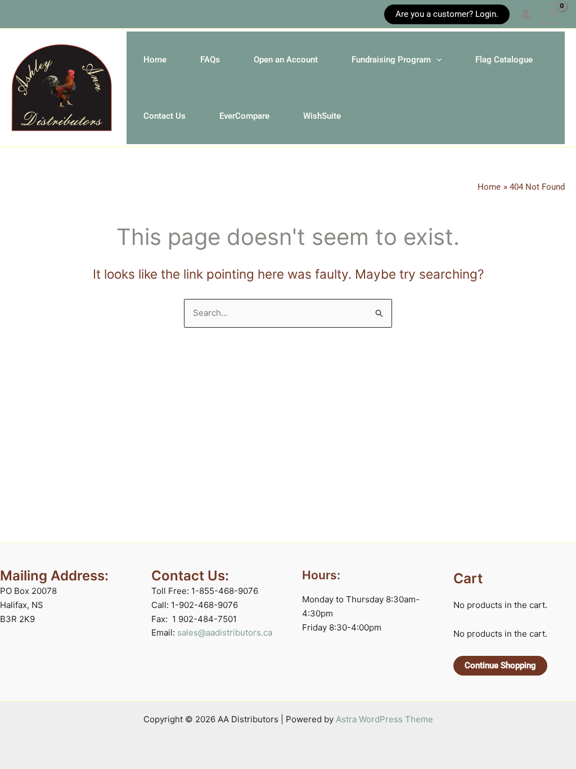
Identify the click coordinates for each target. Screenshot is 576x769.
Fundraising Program (391, 60)
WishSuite (322, 116)
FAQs (210, 60)
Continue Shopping (500, 665)
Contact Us (164, 116)
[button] (16, 14)
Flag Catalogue (504, 60)
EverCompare (244, 116)
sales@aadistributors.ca (224, 632)
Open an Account (286, 60)
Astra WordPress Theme (384, 719)
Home (154, 60)
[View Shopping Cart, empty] (553, 14)
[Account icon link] (526, 14)
